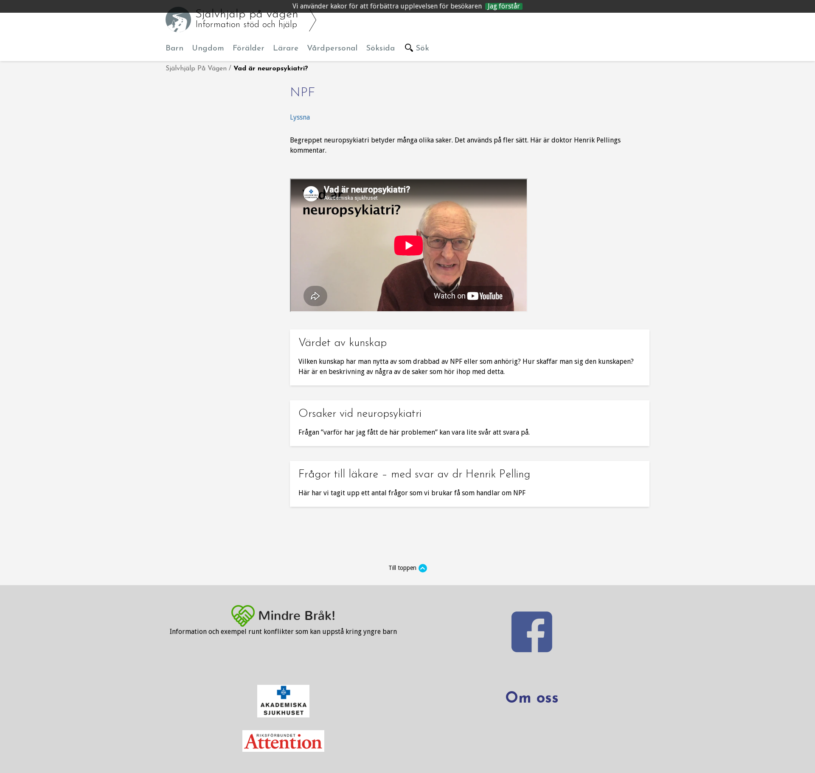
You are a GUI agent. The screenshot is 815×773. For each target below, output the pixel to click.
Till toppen (402, 567)
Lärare (285, 49)
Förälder (248, 49)
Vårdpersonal (332, 49)
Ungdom (208, 49)
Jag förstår (504, 6)
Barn (174, 49)
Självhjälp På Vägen (196, 68)
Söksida (380, 49)
